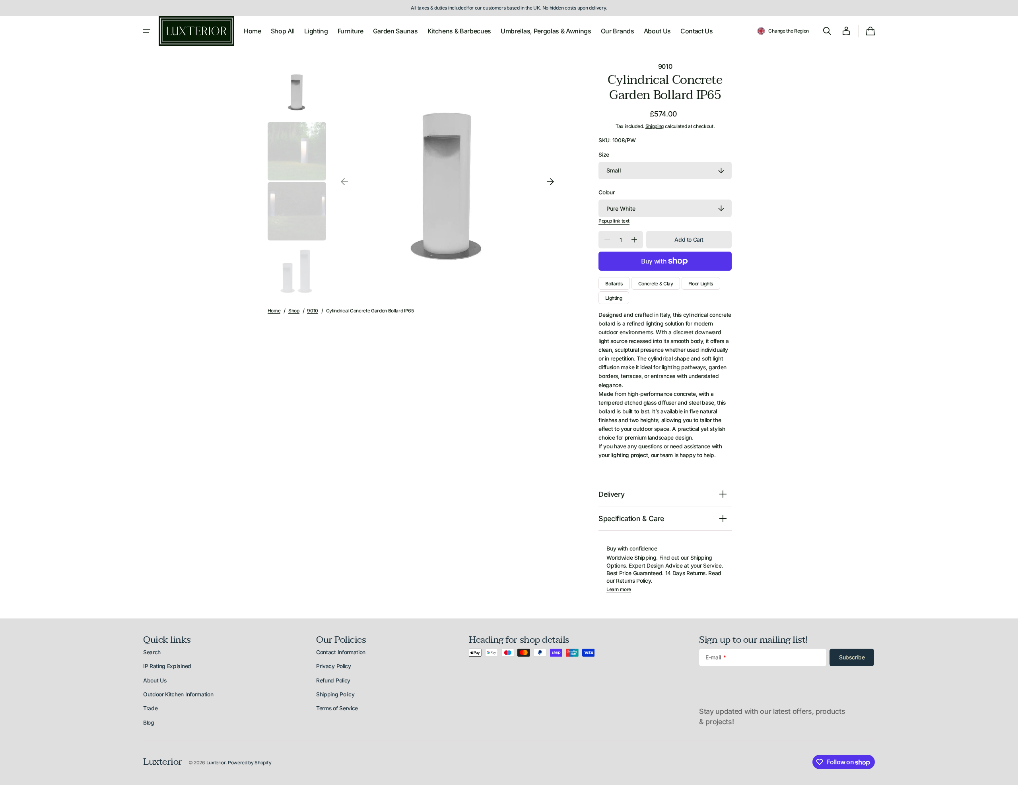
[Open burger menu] (146, 31)
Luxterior (215, 763)
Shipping (654, 126)
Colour (606, 192)
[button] (783, 31)
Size (603, 154)
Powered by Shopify (249, 763)
